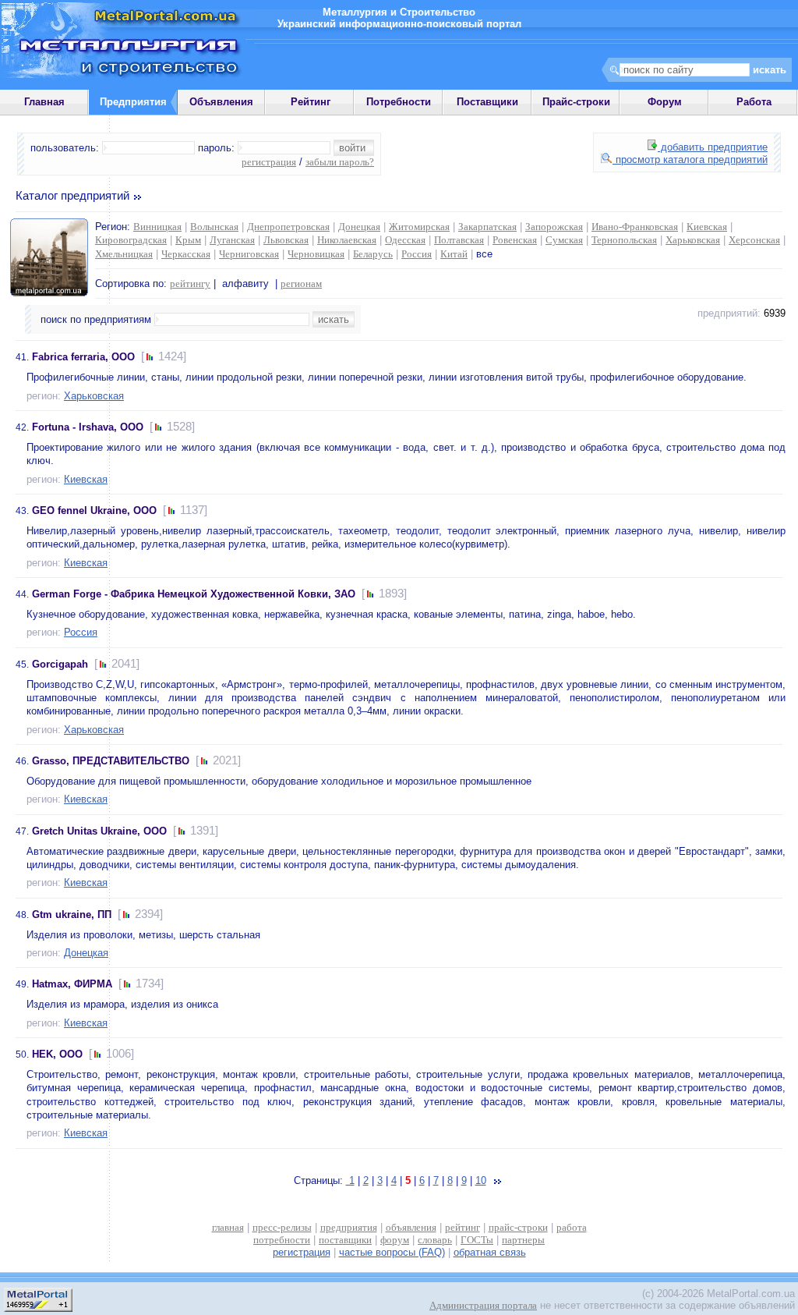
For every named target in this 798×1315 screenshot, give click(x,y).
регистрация (269, 162)
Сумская (564, 240)
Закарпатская (487, 226)
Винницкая (157, 226)
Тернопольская (624, 240)
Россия (416, 254)
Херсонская (754, 240)
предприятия (348, 1227)
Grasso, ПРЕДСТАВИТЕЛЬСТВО (110, 761)
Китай (454, 254)
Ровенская (515, 240)
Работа (754, 102)
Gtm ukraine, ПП (71, 914)
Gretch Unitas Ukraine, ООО (99, 831)
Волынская (214, 226)
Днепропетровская (288, 226)
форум (394, 1240)
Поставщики (487, 102)
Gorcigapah (60, 664)
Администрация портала (483, 1305)
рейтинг (462, 1227)
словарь (435, 1240)
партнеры (523, 1240)
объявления (411, 1227)
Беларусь (373, 254)
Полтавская (459, 240)
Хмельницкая (124, 254)
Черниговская (249, 254)
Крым (188, 240)
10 (480, 1180)
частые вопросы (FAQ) (392, 1252)
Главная (44, 102)
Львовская (286, 240)
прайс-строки (518, 1227)
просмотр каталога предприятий (690, 159)
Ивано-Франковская (634, 226)
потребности (281, 1240)
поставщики (345, 1240)
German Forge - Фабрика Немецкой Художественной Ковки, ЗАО (193, 594)
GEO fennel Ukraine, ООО (94, 510)
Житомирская (419, 226)
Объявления (221, 102)
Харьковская (693, 240)
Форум (665, 102)
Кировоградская (131, 240)
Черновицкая (316, 254)
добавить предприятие (713, 147)
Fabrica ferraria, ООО (83, 357)
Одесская (405, 240)
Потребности (398, 102)
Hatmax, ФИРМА (72, 984)
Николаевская (346, 240)
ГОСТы (477, 1240)
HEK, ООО (57, 1054)
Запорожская (554, 226)
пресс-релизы (282, 1227)
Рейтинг (310, 102)
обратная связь (490, 1252)
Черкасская (185, 254)
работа (571, 1227)
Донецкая (359, 226)
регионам (301, 283)
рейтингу (190, 283)
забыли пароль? (339, 162)
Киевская (707, 226)
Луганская (232, 240)
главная (228, 1227)
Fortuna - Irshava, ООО (87, 427)
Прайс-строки (576, 102)
